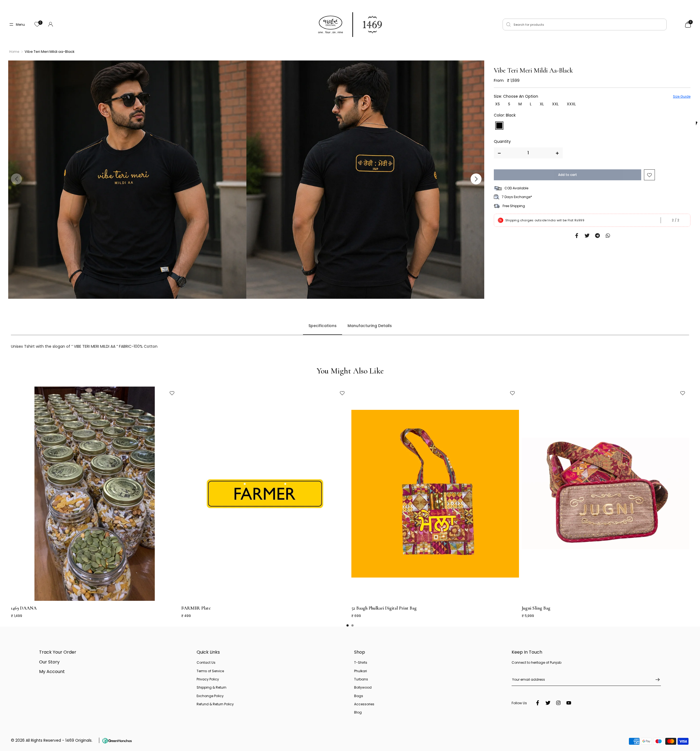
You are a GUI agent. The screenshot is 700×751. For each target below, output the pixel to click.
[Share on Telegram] (597, 235)
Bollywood (363, 687)
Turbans (361, 679)
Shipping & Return (211, 687)
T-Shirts (360, 662)
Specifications (322, 325)
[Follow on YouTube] (568, 703)
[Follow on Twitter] (548, 703)
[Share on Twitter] (587, 235)
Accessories (364, 704)
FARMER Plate (196, 608)
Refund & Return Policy (215, 704)
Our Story (49, 662)
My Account (52, 671)
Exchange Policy (210, 696)
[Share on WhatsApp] (607, 235)
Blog (358, 712)
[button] (476, 178)
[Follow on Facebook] (537, 703)
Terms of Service (210, 671)
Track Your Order (57, 652)
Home (14, 52)
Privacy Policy (208, 679)
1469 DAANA (24, 608)
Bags (358, 696)
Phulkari (360, 671)
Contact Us (206, 662)
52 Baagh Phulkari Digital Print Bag (384, 608)
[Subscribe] (654, 679)
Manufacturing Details (370, 325)
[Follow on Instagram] (558, 703)
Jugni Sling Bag (536, 608)
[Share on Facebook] (576, 235)
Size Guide (681, 96)
